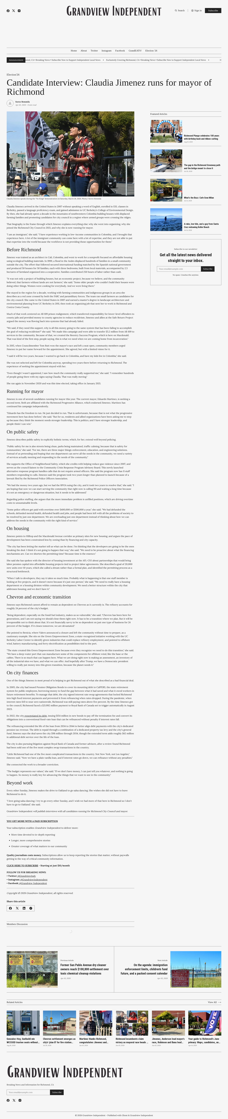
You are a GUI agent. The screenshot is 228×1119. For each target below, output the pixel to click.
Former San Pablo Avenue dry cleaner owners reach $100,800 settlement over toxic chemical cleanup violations (84, 969)
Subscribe (213, 10)
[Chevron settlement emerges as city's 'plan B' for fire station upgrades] (59, 1023)
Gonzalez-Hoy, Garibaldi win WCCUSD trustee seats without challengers (22, 1040)
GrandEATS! (135, 50)
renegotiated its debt (35, 715)
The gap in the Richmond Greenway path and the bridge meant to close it (202, 167)
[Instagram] (19, 10)
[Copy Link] (30, 908)
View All (212, 1002)
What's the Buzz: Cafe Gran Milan (199, 197)
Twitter (94, 50)
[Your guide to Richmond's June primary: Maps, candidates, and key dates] (204, 1023)
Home (74, 50)
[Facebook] (8, 10)
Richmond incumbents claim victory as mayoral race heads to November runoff (132, 1040)
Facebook (120, 50)
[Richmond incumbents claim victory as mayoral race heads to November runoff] (132, 1023)
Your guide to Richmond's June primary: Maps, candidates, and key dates (204, 1040)
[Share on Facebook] (10, 908)
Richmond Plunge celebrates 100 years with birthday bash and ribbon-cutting (201, 137)
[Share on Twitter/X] (17, 908)
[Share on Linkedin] (24, 908)
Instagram (107, 50)
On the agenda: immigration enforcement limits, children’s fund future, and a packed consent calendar (144, 969)
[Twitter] (13, 10)
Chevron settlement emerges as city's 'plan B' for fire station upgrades (59, 1040)
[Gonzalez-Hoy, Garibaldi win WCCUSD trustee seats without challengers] (23, 1023)
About (84, 50)
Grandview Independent (93, 1115)
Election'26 (13, 74)
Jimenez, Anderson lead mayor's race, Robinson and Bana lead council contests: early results (168, 1040)
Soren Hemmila (22, 101)
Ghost (125, 1115)
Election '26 (151, 50)
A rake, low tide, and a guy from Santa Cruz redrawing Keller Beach (201, 225)
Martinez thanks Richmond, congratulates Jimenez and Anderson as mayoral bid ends (94, 1040)
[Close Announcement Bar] (220, 60)
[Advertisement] (114, 34)
